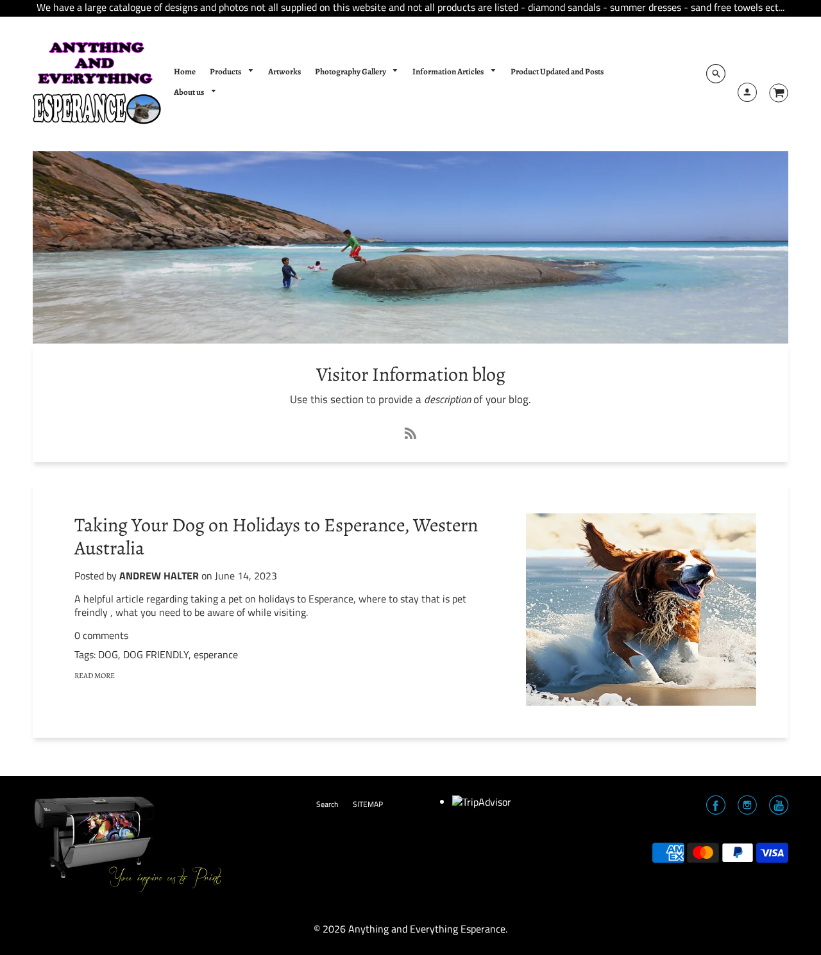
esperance (216, 654)
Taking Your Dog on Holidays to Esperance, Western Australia (276, 536)
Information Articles (448, 72)
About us (189, 92)
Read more (94, 675)
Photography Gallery (351, 72)
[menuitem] (184, 72)
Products (226, 72)
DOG (108, 654)
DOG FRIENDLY (156, 654)
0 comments (101, 635)
